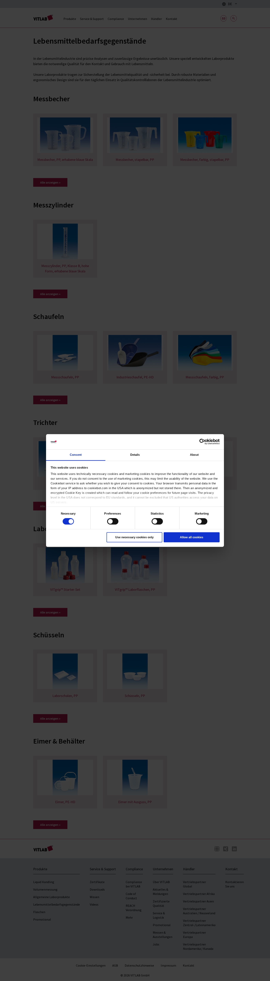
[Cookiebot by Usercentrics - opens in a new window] (202, 442)
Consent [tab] (76, 454)
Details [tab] (135, 454)
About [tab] (194, 454)
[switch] (112, 521)
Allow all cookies (191, 537)
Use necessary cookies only (134, 537)
